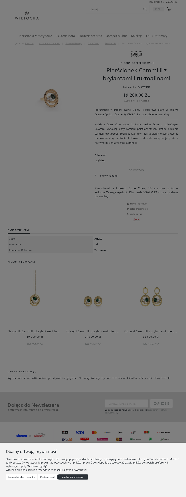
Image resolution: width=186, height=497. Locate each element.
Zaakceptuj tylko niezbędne (21, 476)
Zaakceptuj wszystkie (73, 476)
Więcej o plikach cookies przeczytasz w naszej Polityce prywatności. (46, 470)
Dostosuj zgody (48, 476)
